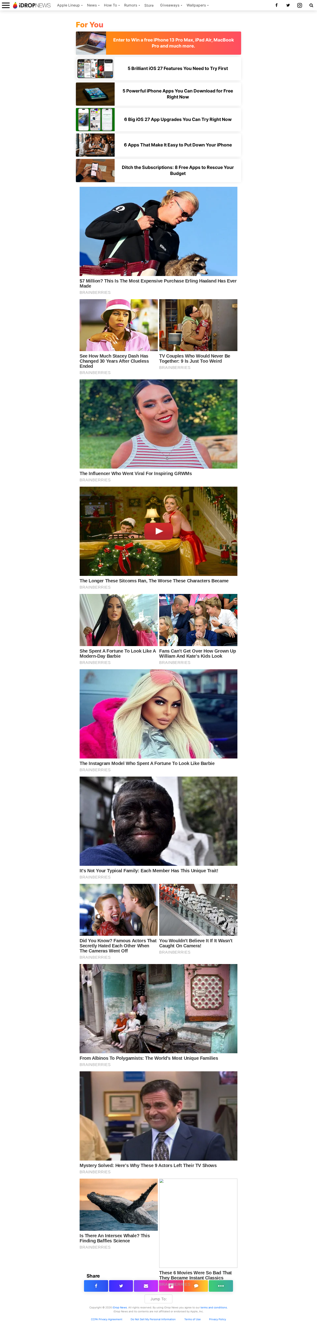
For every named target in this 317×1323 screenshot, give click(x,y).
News (92, 5)
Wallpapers (196, 5)
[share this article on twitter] (121, 1286)
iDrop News (120, 1307)
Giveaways (169, 5)
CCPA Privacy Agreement (106, 1319)
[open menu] (6, 5)
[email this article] (146, 1286)
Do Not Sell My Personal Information (153, 1319)
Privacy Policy (217, 1319)
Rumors (130, 5)
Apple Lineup (68, 5)
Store (149, 5)
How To (110, 5)
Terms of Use (192, 1319)
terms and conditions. (214, 1307)
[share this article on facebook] (96, 1286)
